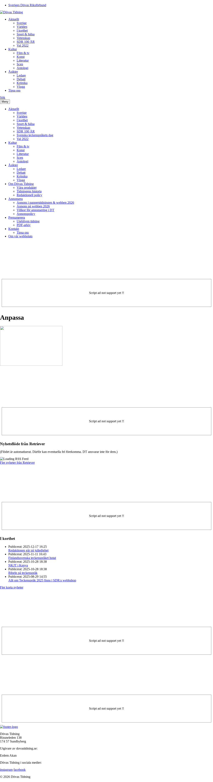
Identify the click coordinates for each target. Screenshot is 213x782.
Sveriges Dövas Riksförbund (27, 5)
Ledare (21, 75)
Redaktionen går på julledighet (28, 550)
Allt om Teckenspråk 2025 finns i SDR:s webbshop (42, 580)
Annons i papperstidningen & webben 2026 (45, 202)
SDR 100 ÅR (26, 41)
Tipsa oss (14, 90)
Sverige (22, 23)
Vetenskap (23, 38)
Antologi (22, 68)
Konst (21, 56)
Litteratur (23, 60)
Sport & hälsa (26, 34)
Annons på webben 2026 (33, 206)
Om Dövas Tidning (21, 184)
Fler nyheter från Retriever (17, 462)
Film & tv (23, 53)
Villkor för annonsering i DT (35, 210)
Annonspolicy (26, 214)
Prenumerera (16, 217)
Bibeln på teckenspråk (22, 573)
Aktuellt (13, 19)
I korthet (22, 30)
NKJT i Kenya (18, 565)
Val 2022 (22, 45)
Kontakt (13, 229)
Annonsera (15, 199)
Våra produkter (27, 187)
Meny (5, 101)
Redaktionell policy (29, 195)
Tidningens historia (29, 191)
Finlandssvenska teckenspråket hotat (32, 558)
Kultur (12, 49)
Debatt (21, 79)
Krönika (22, 83)
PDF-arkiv (24, 225)
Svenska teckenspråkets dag (35, 135)
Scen (20, 64)
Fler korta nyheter (11, 587)
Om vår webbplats (20, 236)
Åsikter (13, 71)
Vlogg (21, 86)
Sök (2, 97)
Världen (22, 27)
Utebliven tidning (28, 221)
